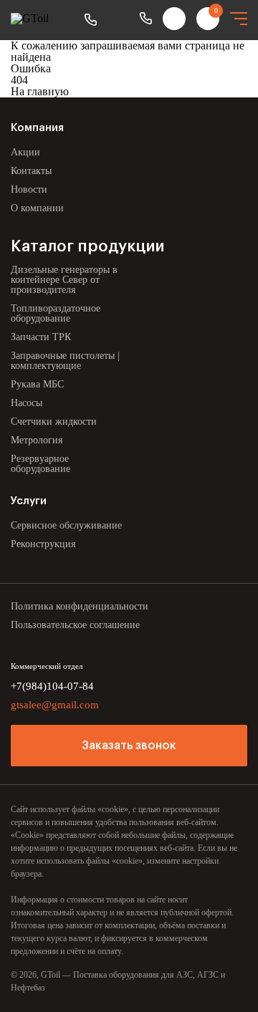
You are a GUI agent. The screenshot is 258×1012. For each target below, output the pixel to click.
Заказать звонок (129, 745)
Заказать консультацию (90, 20)
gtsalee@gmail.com (55, 704)
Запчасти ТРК (41, 337)
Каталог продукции (87, 246)
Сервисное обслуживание (66, 525)
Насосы (26, 402)
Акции (25, 152)
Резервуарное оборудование (40, 463)
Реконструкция (43, 544)
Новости (29, 189)
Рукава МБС (37, 384)
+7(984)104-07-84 (145, 18)
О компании (37, 208)
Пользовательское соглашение (75, 625)
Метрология (36, 440)
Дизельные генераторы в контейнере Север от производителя (64, 279)
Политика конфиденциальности (79, 606)
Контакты (31, 170)
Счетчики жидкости (54, 421)
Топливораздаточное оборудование (55, 313)
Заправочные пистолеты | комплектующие (65, 360)
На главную (40, 91)
